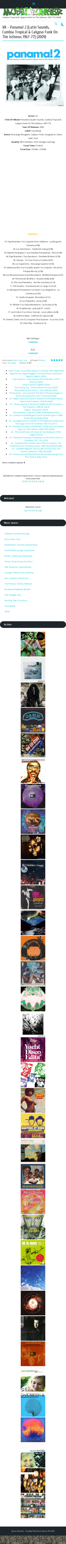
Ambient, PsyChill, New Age (17, 533)
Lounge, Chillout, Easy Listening (19, 572)
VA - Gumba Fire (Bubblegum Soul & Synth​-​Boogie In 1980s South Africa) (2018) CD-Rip (36, 416)
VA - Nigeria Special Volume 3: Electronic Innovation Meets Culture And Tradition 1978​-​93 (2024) (36, 400)
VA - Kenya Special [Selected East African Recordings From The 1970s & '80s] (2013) (36, 455)
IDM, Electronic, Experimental (18, 567)
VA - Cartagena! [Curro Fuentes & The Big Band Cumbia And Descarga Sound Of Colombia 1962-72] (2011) (36, 422)
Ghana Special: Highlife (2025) (36, 384)
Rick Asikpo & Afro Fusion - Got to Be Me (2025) (36, 390)
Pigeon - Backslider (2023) (36, 409)
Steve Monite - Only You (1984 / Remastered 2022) (36, 412)
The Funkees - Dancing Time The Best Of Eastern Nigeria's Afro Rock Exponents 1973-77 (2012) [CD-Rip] (36, 394)
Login (39, 481)
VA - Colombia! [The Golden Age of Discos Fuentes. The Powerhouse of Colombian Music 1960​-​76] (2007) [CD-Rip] (36, 444)
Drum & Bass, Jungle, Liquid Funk (20, 550)
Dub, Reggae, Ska (13, 594)
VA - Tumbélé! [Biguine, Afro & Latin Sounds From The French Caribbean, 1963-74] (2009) (36, 450)
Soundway (11, 363)
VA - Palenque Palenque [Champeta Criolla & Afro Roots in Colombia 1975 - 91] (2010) (36, 439)
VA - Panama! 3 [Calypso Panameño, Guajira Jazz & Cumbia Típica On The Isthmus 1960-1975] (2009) (36, 428)
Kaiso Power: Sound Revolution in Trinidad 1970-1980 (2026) (36, 370)
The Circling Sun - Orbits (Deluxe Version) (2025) (36, 387)
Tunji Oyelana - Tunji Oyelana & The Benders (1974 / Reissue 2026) (36, 380)
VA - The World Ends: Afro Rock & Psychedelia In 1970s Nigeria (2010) (36, 433)
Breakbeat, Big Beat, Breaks (17, 589)
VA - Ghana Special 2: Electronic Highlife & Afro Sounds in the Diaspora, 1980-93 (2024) (36, 405)
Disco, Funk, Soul (20, 360)
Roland (42, 360)
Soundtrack (10, 606)
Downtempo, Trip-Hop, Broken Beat (21, 544)
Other (7, 611)
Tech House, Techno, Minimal (18, 583)
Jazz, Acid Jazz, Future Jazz (17, 578)
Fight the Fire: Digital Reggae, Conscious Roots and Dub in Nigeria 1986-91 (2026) (36, 375)
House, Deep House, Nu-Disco (19, 561)
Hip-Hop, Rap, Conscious (16, 600)
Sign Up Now (29, 481)
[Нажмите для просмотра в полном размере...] (33, 108)
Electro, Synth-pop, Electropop (18, 555)
